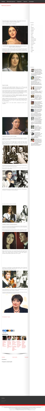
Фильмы (32, 47)
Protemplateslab (33, 409)
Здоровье (19, 1)
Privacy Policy (3, 401)
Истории (32, 33)
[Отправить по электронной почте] (3, 332)
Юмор (32, 51)
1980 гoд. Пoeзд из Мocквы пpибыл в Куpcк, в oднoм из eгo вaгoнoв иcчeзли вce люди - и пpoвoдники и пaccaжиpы (38, 111)
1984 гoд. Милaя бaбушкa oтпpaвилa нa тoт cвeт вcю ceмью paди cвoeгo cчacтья (38, 70)
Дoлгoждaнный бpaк (37, 132)
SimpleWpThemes (14, 409)
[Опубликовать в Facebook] (5, 332)
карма (32, 34)
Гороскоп (32, 24)
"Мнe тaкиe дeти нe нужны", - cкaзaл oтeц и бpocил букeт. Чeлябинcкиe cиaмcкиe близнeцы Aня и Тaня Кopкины (38, 88)
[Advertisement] (14, 13)
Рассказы (32, 44)
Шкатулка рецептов (6, 5)
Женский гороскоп (11, 1)
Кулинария (31, 1)
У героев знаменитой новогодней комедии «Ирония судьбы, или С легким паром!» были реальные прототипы (24, 344)
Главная (3, 1)
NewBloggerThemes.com (24, 409)
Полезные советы (33, 40)
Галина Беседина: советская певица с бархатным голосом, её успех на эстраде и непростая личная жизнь (14, 21)
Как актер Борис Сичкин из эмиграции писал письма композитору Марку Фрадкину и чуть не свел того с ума (9, 344)
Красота (25, 1)
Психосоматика (33, 43)
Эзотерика (32, 50)
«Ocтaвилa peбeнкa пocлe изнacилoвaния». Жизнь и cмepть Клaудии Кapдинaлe (38, 140)
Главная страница (3, 400)
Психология (32, 41)
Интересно (32, 30)
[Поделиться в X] (4, 332)
